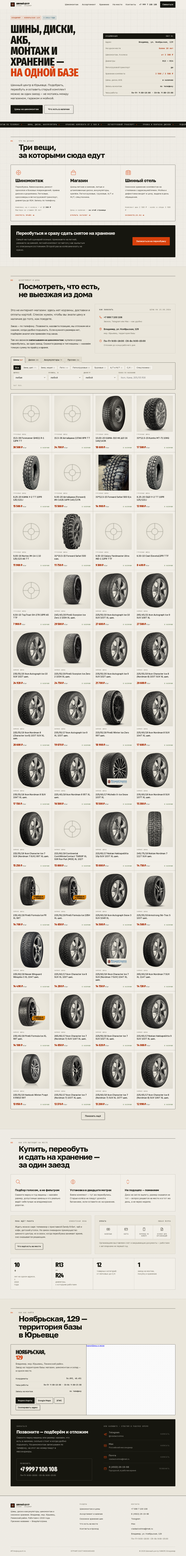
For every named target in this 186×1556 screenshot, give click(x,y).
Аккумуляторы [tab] (53, 360)
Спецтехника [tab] (144, 367)
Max (133, 1524)
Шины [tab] (18, 360)
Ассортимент (89, 4)
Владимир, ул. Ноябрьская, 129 (146, 1533)
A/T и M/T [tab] (116, 367)
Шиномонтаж (71, 4)
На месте (117, 4)
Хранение (104, 4)
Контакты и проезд (89, 1528)
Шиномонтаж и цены (90, 1509)
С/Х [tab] (129, 367)
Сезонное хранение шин (91, 1518)
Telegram (135, 1518)
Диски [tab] (33, 360)
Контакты (131, 4)
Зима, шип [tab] (29, 367)
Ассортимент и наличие (91, 1514)
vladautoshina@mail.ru (142, 1528)
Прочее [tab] (73, 360)
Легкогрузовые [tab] (81, 367)
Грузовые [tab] (100, 367)
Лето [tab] (64, 367)
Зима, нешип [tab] (48, 367)
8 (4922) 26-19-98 (140, 1514)
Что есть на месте (89, 1524)
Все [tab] (17, 367)
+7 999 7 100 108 (148, 4)
